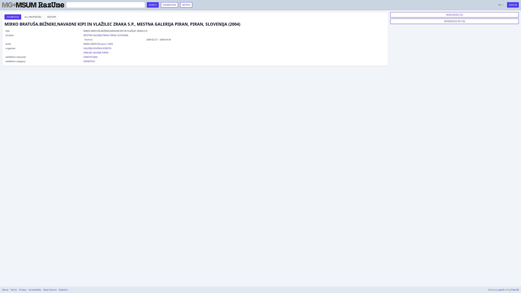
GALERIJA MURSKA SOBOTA (97, 48)
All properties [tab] (33, 16)
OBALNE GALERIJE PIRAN (95, 52)
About (5, 289)
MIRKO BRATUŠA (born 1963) (98, 43)
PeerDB (515, 289)
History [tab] (51, 16)
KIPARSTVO (89, 61)
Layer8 (501, 289)
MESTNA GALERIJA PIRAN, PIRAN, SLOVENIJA (105, 35)
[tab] (12, 17)
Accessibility (35, 289)
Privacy (22, 289)
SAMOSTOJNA (90, 56)
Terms (14, 289)
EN (499, 5)
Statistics (63, 289)
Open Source (50, 289)
